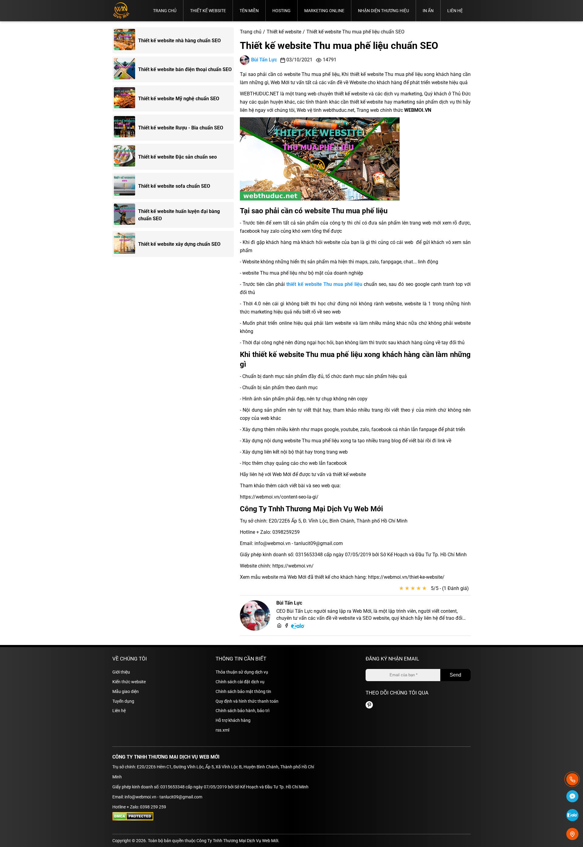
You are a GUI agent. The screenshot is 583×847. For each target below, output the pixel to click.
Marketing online (324, 10)
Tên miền (249, 10)
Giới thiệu (121, 672)
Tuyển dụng (123, 701)
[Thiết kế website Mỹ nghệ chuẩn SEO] (126, 98)
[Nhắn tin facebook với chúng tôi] (572, 797)
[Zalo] (298, 627)
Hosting (281, 10)
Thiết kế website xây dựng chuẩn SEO (179, 244)
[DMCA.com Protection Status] (132, 819)
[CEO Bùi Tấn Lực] (255, 615)
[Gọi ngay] (572, 779)
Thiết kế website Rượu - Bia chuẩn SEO (180, 128)
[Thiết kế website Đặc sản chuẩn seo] (126, 156)
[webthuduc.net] (279, 626)
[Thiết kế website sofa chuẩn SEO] (126, 185)
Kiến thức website (129, 681)
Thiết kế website (208, 10)
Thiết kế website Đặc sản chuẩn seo (177, 157)
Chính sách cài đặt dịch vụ (240, 681)
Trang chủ (164, 10)
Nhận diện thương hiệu (383, 10)
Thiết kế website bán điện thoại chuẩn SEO (185, 70)
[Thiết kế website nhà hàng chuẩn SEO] (126, 40)
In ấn (428, 10)
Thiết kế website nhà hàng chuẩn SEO (179, 40)
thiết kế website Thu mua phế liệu (324, 284)
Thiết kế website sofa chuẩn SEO (174, 186)
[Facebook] (286, 626)
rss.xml (222, 730)
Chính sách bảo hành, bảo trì (242, 710)
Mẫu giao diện (125, 691)
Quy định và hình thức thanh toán (247, 701)
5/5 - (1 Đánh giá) (450, 588)
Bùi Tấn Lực (264, 60)
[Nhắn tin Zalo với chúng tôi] (572, 816)
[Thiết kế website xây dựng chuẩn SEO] (126, 244)
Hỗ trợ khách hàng (233, 720)
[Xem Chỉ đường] (572, 833)
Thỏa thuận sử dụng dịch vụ (242, 672)
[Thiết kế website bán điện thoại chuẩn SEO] (126, 69)
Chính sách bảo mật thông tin (243, 691)
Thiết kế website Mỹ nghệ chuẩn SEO (178, 98)
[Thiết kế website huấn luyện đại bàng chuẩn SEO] (126, 215)
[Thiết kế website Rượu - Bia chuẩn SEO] (126, 127)
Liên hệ (455, 10)
